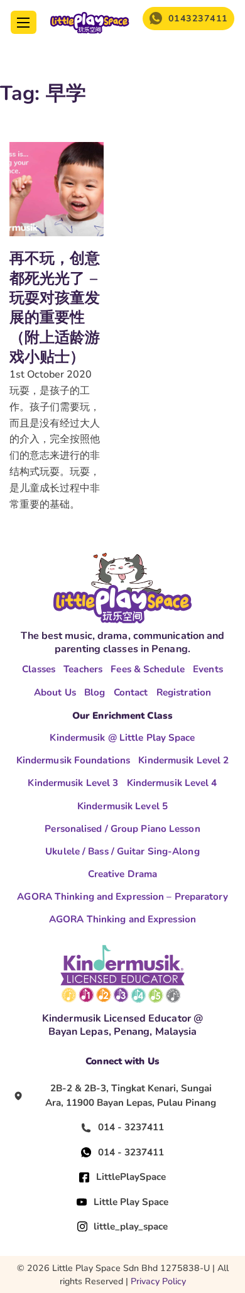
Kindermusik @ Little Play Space (122, 737)
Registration (183, 692)
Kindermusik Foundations (73, 760)
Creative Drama (122, 874)
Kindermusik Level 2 (183, 760)
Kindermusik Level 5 (122, 806)
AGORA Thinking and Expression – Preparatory (122, 896)
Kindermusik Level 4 (172, 783)
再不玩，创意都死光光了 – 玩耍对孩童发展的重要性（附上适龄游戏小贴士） (55, 308)
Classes (38, 669)
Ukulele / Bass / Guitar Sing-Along (122, 851)
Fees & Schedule (148, 669)
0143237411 (198, 19)
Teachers (82, 669)
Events (208, 669)
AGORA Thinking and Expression (122, 919)
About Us (55, 692)
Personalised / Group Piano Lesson (122, 828)
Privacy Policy (158, 1281)
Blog (94, 692)
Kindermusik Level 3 (73, 783)
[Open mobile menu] (23, 23)
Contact (131, 692)
